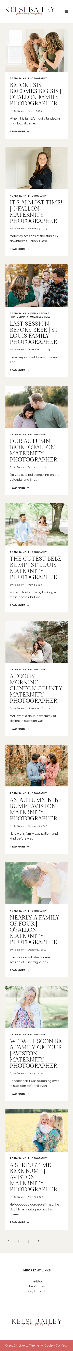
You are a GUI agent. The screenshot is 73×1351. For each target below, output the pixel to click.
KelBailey (18, 111)
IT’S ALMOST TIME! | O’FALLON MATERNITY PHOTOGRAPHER (36, 211)
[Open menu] (66, 11)
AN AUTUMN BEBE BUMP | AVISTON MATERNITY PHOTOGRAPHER (36, 809)
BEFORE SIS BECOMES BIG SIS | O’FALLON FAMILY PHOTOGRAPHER (35, 94)
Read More (19, 131)
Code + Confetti (56, 1345)
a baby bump (18, 78)
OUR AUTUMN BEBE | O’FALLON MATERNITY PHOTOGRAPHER (33, 450)
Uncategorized (40, 317)
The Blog (36, 1281)
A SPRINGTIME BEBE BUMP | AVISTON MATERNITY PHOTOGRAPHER (33, 1177)
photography (37, 78)
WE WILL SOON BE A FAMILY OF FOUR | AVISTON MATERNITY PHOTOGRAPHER (36, 1053)
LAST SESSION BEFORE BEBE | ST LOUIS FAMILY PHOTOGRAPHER (34, 333)
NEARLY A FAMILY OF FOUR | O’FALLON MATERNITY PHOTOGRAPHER (35, 930)
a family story (37, 313)
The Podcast (36, 1286)
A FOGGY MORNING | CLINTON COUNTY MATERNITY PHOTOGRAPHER (36, 688)
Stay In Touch (36, 1291)
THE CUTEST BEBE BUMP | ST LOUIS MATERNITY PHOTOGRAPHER (35, 568)
